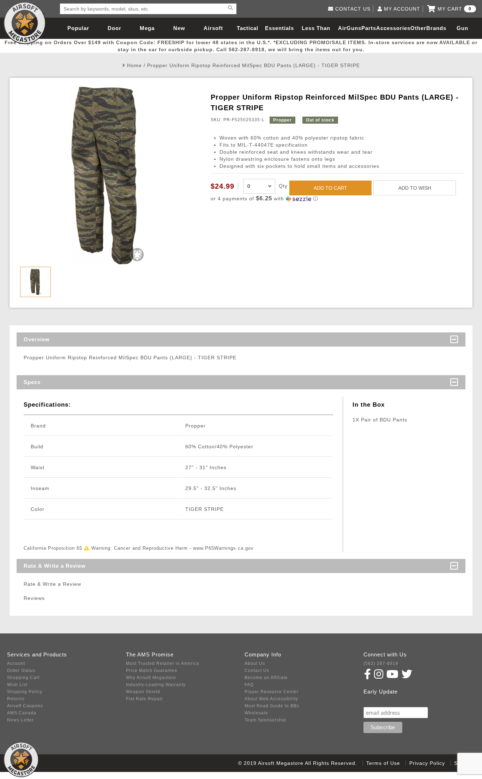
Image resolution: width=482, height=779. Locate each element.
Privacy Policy (427, 763)
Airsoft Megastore (25, 23)
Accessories (393, 28)
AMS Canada (21, 712)
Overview (37, 339)
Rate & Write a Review (55, 566)
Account (16, 663)
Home (134, 65)
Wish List (17, 684)
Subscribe (378, 700)
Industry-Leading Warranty (156, 684)
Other (418, 28)
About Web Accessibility (271, 698)
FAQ (249, 684)
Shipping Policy (24, 691)
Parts (368, 28)
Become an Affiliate (266, 677)
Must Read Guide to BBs (272, 705)
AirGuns (349, 28)
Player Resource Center (272, 691)
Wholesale (256, 712)
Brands (436, 28)
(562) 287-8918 (380, 663)
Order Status (21, 670)
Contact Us (257, 670)
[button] (337, 198)
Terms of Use (383, 763)
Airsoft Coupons (25, 705)
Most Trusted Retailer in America (162, 663)
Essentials (279, 28)
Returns (16, 698)
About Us (255, 663)
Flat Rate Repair (144, 698)
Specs (32, 382)
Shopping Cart (23, 677)
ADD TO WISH (414, 188)
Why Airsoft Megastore (151, 677)
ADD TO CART (330, 188)
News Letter (20, 720)
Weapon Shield (143, 691)
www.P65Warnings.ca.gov (223, 548)
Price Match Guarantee (151, 670)
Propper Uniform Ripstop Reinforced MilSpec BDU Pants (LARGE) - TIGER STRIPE (253, 65)
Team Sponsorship (265, 720)
